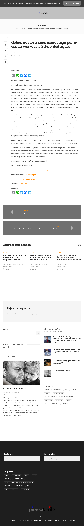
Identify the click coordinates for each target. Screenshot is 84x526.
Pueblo (65, 520)
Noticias (23, 28)
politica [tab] (6, 356)
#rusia (69, 400)
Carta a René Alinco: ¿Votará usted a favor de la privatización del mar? (37, 229)
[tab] (52, 329)
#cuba (66, 390)
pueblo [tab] (13, 356)
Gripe (24, 213)
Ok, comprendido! (72, 3)
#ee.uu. (74, 390)
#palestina (48, 400)
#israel (47, 393)
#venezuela (65, 404)
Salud (72, 520)
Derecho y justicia (25, 520)
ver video (46, 170)
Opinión (25, 210)
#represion (59, 400)
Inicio (17, 28)
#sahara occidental (51, 404)
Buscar (6, 329)
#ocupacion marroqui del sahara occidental (59, 397)
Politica (57, 520)
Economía (48, 520)
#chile (47, 390)
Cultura (13, 520)
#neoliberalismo (58, 393)
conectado (28, 314)
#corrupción (57, 390)
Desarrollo (38, 520)
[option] (15, 260)
